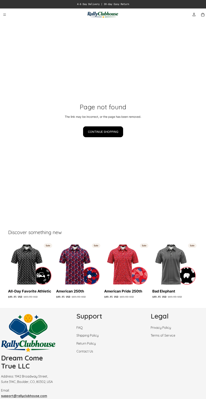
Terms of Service (163, 336)
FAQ (79, 328)
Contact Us (84, 351)
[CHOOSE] (47, 281)
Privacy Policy (161, 328)
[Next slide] (49, 264)
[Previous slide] (12, 264)
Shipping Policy (87, 336)
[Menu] (4, 14)
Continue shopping (103, 131)
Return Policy (86, 343)
